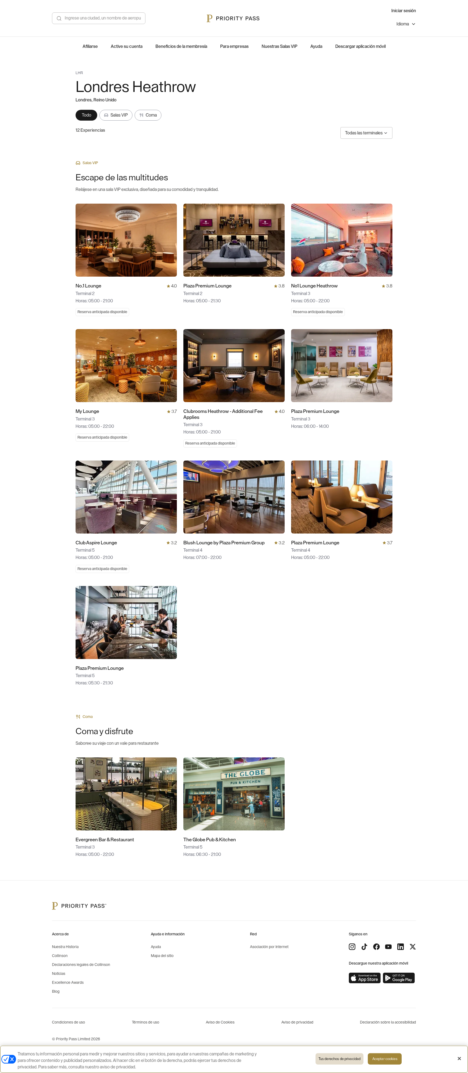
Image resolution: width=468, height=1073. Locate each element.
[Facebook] (376, 946)
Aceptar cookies (384, 1059)
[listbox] (406, 25)
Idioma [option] (402, 24)
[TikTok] (364, 946)
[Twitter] (413, 946)
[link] (365, 978)
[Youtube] (388, 946)
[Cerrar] (459, 1059)
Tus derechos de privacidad (339, 1059)
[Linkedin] (400, 946)
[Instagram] (352, 946)
